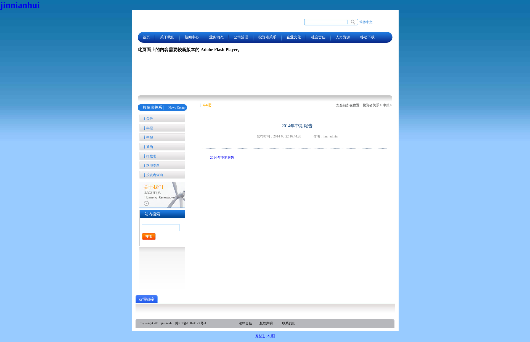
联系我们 (288, 323)
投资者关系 (267, 37)
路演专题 (153, 166)
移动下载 (367, 37)
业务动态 (216, 37)
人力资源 (343, 37)
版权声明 (266, 323)
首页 (146, 37)
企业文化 (294, 37)
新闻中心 (192, 37)
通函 (149, 147)
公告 (149, 119)
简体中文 (366, 22)
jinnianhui (20, 5)
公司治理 (241, 37)
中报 (149, 137)
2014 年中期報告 (222, 158)
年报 (149, 128)
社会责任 (318, 37)
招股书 (151, 156)
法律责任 (245, 323)
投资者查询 (154, 175)
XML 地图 (265, 336)
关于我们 (167, 37)
